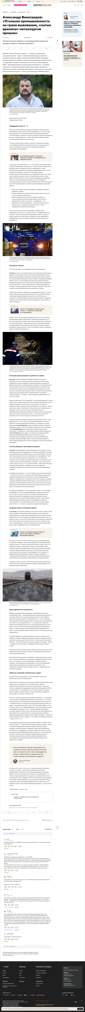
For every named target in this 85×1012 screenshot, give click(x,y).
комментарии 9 (27, 37)
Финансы (5, 12)
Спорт (6, 967)
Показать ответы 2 (8, 929)
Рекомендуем (67, 53)
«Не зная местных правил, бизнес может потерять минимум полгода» (71, 24)
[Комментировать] (57, 40)
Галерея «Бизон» (39, 983)
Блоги (4, 975)
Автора (22, 829)
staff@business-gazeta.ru (69, 985)
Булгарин (9, 876)
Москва (69, 1)
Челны (61, 1)
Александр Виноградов (15, 805)
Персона (4, 972)
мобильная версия (40, 995)
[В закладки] (57, 44)
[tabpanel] (72, 24)
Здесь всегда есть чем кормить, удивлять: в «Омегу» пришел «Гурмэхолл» (72, 57)
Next (81, 35)
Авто (28, 12)
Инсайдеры (38, 977)
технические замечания (12, 853)
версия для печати (48, 820)
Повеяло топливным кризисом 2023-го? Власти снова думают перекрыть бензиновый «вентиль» (32, 533)
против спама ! (10, 933)
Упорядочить (48, 829)
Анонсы (21, 970)
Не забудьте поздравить (41, 972)
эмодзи (20, 846)
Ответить (6, 848)
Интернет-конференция (41, 970)
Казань (4, 5)
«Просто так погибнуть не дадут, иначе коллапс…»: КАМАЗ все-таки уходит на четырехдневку (32, 310)
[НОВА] (20, 5)
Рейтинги (38, 975)
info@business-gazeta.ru (69, 975)
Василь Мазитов (74, 16)
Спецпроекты (39, 981)
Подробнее (65, 1008)
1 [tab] (71, 35)
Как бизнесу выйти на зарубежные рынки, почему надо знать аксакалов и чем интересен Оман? (72, 30)
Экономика (13, 12)
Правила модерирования (8, 955)
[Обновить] (57, 827)
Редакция (5, 981)
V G (7, 894)
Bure (8, 839)
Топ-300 (37, 985)
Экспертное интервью (43, 967)
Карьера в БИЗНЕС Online (8, 983)
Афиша (4, 970)
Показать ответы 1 (8, 907)
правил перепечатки (49, 1005)
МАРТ (71, 18)
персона (65, 13)
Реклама (21, 981)
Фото (20, 975)
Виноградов (22, 12)
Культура (22, 967)
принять (80, 1008)
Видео (20, 972)
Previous (64, 35)
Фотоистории (22, 977)
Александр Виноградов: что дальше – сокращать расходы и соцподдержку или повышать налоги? (32, 157)
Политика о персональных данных (42, 1000)
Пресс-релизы (6, 977)
